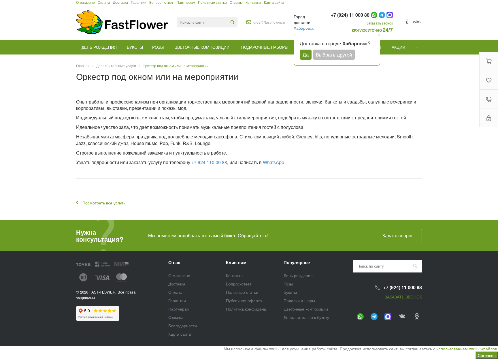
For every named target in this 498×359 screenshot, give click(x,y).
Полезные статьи (242, 292)
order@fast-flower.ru (269, 22)
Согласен (487, 355)
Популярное (297, 262)
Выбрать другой (334, 54)
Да (306, 54)
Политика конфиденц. (246, 309)
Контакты (234, 275)
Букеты (290, 292)
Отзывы (175, 317)
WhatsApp (273, 162)
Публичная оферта (244, 300)
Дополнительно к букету (306, 317)
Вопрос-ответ (238, 284)
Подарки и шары (299, 300)
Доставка (176, 284)
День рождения (298, 275)
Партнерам (179, 309)
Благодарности (182, 325)
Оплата (175, 292)
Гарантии (177, 300)
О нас (174, 262)
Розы (288, 284)
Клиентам (236, 262)
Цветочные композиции (306, 309)
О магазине (179, 275)
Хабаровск (304, 28)
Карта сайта (179, 334)
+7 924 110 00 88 (209, 162)
